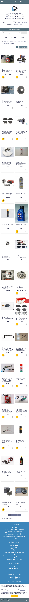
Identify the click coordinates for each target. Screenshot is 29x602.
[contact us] (27, 301)
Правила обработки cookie (14, 559)
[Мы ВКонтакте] (11, 577)
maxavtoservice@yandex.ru (17, 536)
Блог (14, 550)
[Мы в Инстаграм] (13, 577)
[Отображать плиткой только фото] (22, 47)
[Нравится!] (12, 77)
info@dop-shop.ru (17, 533)
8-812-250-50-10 (10, 16)
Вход (17, 1)
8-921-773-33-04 (22, 22)
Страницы (4, 1)
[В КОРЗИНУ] (3, 77)
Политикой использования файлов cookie (13, 590)
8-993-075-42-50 (18, 24)
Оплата (15, 547)
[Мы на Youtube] (16, 577)
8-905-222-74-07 (10, 18)
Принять (14, 595)
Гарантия (14, 549)
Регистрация (24, 1)
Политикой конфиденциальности (12, 591)
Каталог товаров (15, 29)
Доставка (15, 545)
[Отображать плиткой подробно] (20, 47)
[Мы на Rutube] (18, 577)
